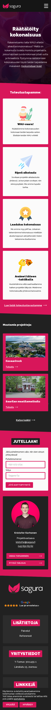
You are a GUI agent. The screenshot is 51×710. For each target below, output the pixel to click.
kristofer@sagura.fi (25, 542)
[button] (25, 305)
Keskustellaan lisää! (31, 66)
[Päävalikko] (46, 6)
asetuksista (19, 699)
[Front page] (12, 6)
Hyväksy (28, 704)
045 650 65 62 (25, 546)
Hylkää (10, 704)
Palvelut (25, 630)
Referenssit (25, 636)
